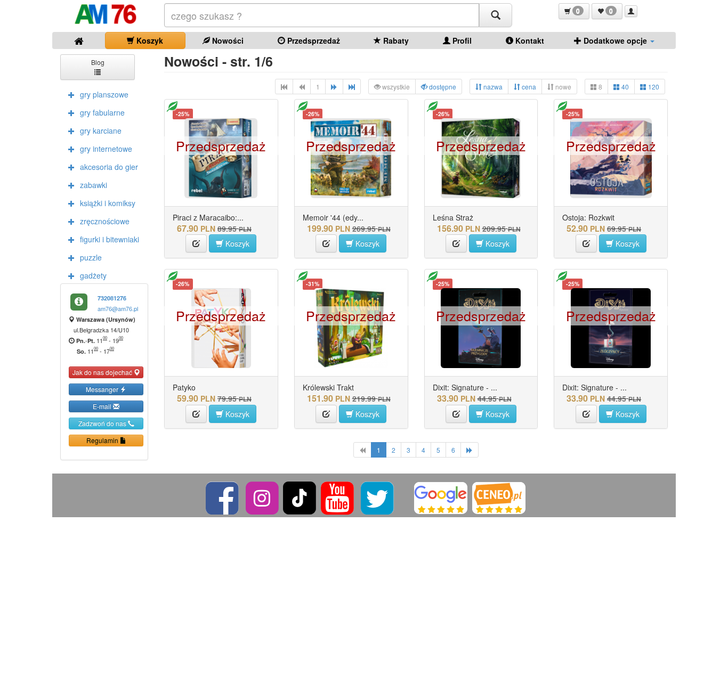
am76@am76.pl (118, 308)
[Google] (440, 496)
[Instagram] (263, 496)
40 (624, 86)
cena (528, 86)
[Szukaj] (495, 15)
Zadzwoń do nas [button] (103, 423)
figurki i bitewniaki (109, 239)
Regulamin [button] (103, 440)
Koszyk (148, 40)
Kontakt (528, 40)
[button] (574, 11)
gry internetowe (106, 148)
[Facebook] (223, 496)
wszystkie (395, 86)
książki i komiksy (107, 203)
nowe (562, 86)
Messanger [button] (103, 389)
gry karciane (101, 130)
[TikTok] (299, 496)
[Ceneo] (498, 496)
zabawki (93, 185)
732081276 (112, 298)
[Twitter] (378, 496)
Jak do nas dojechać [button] (103, 372)
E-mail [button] (103, 406)
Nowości (227, 40)
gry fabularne (102, 112)
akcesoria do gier (109, 166)
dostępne (441, 86)
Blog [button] (97, 62)
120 (652, 86)
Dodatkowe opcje (615, 40)
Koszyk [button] (236, 243)
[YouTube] (338, 496)
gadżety (93, 275)
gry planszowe (104, 94)
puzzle (91, 257)
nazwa (492, 86)
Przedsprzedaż (312, 40)
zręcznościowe (105, 221)
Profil (461, 40)
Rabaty (395, 40)
